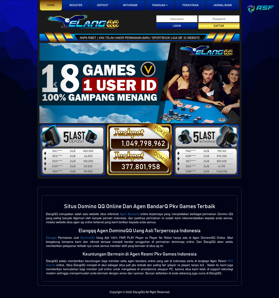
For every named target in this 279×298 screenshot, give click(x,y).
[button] (54, 83)
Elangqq (51, 237)
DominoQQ (87, 237)
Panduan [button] (159, 5)
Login (177, 26)
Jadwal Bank (222, 5)
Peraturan (190, 5)
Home (54, 5)
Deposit (102, 5)
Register (75, 5)
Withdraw (130, 5)
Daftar (219, 26)
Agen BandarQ (129, 214)
